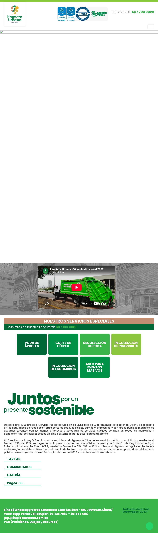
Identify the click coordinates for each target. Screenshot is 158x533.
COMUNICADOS (19, 467)
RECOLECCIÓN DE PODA (94, 344)
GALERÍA (13, 475)
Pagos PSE (15, 483)
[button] (12, 145)
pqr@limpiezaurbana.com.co (26, 518)
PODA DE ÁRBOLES (32, 344)
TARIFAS (13, 459)
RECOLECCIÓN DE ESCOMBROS (63, 367)
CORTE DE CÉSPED (63, 344)
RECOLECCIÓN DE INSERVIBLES (126, 344)
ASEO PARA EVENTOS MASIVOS (95, 367)
